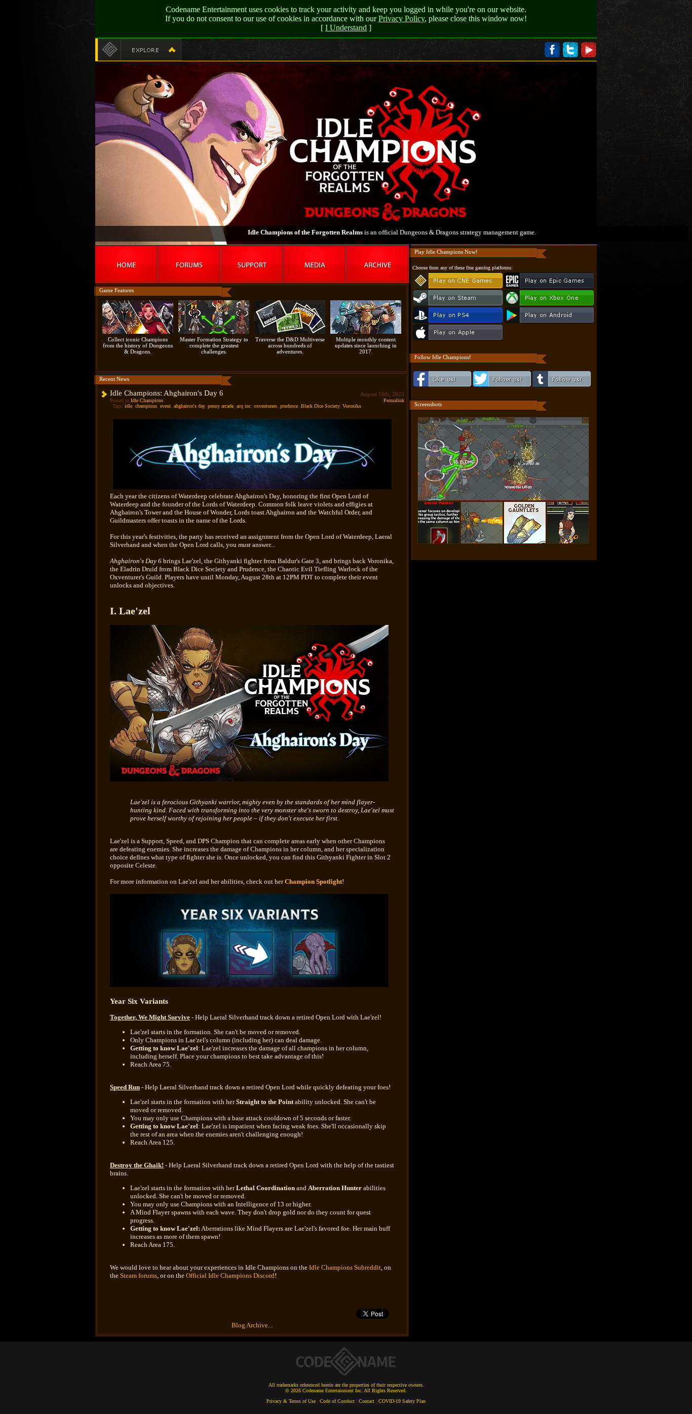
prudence (289, 406)
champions (146, 406)
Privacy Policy (401, 18)
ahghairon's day (189, 406)
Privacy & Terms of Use (291, 1401)
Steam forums (138, 1275)
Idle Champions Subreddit (345, 1267)
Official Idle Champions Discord (230, 1275)
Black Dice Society (320, 406)
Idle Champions (147, 400)
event (165, 406)
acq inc (244, 406)
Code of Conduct (337, 1401)
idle (128, 406)
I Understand (346, 27)
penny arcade (221, 406)
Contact (366, 1401)
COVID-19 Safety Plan (402, 1401)
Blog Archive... (252, 1325)
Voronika (351, 406)
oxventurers (265, 406)
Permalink (393, 400)
